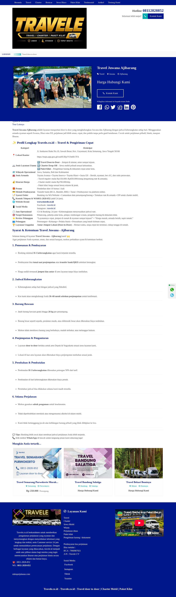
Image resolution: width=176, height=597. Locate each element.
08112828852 (153, 11)
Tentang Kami (114, 2)
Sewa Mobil (69, 524)
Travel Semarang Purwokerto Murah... (37, 482)
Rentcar (49, 2)
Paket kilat (68, 534)
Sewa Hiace (61, 2)
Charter (38, 2)
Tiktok (67, 574)
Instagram (68, 569)
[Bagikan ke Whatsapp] (107, 108)
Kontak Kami (156, 16)
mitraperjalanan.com (21, 574)
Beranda (18, 2)
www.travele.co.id (45, 202)
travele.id (51, 205)
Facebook (68, 564)
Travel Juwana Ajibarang (116, 68)
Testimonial (89, 2)
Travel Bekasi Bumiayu (138, 482)
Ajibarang (124, 74)
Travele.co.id (22, 532)
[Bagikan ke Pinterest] (134, 108)
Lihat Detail (40, 463)
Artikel (101, 2)
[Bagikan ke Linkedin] (127, 108)
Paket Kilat (75, 2)
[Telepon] (172, 295)
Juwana (112, 74)
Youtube (68, 578)
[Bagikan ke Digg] (120, 108)
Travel (28, 2)
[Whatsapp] (172, 290)
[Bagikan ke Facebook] (100, 108)
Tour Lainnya (18, 124)
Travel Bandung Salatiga (88, 482)
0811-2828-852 (23, 562)
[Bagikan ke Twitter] (114, 108)
